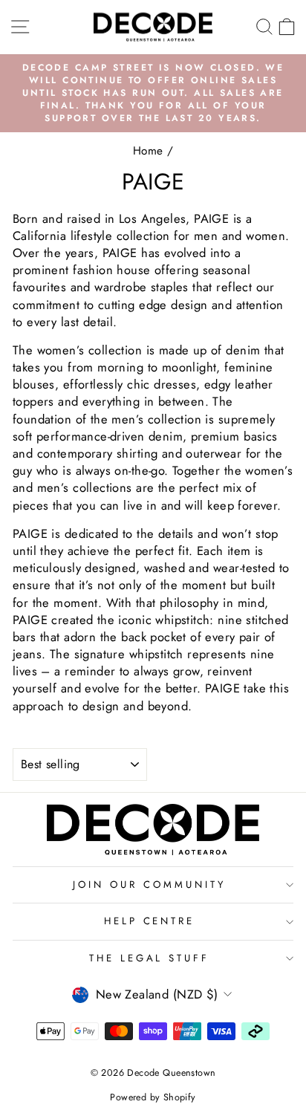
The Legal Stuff (149, 958)
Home (148, 151)
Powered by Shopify (152, 1097)
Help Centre (149, 921)
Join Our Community (149, 884)
